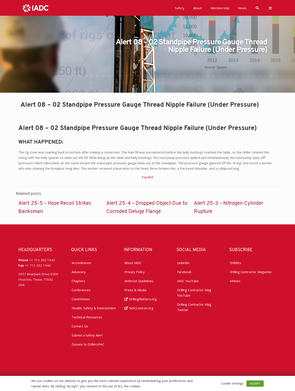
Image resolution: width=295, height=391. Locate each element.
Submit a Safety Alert (87, 335)
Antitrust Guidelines (139, 281)
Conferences (81, 290)
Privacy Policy (134, 272)
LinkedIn (183, 263)
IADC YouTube (188, 281)
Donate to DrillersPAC (88, 344)
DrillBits (235, 263)
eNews (235, 281)
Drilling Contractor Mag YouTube (194, 292)
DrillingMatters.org (142, 299)
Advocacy (79, 272)
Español (147, 177)
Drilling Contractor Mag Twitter (194, 307)
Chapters (78, 281)
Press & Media (135, 290)
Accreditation (81, 263)
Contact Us (80, 326)
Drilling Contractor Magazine (251, 272)
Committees (81, 299)
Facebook (184, 272)
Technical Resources (87, 317)
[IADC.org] (36, 8)
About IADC (132, 263)
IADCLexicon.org (140, 308)
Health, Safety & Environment (94, 308)
